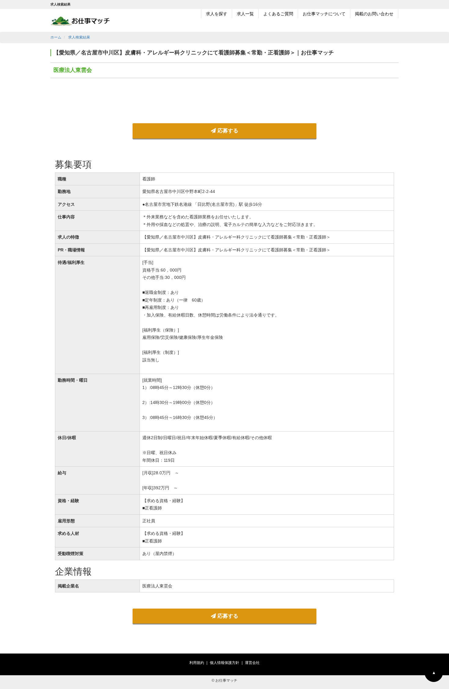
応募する (227, 131)
